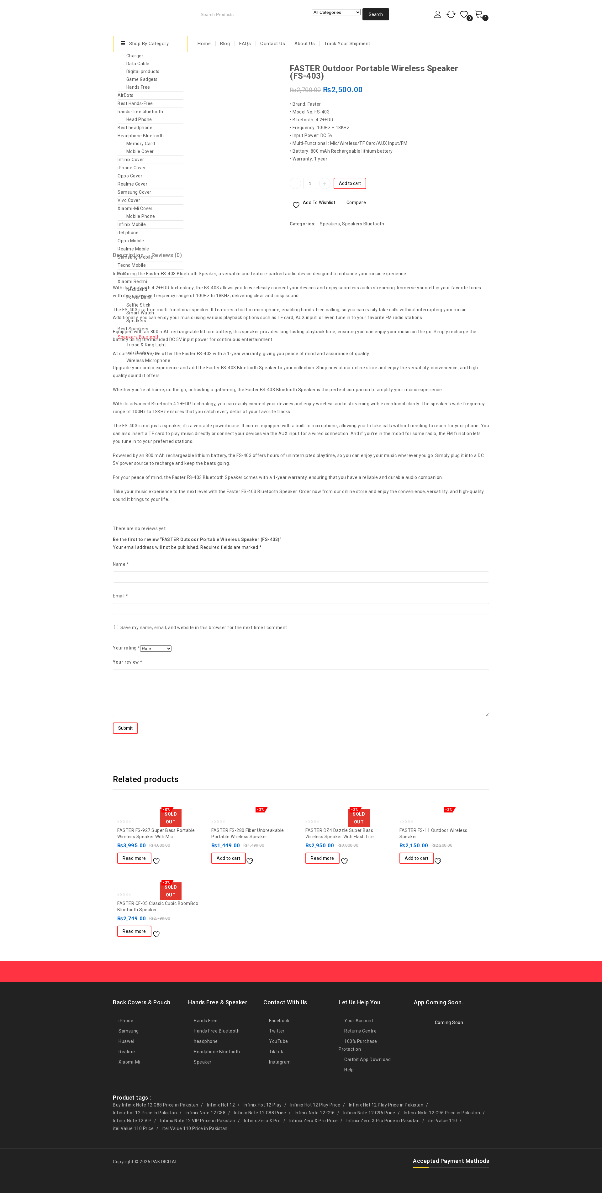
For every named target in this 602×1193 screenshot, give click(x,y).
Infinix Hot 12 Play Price (315, 1104)
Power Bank (139, 297)
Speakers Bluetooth (139, 336)
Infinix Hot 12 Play (263, 1104)
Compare (356, 202)
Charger (135, 55)
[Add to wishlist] (158, 859)
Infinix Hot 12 (221, 1104)
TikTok (275, 1051)
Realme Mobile (133, 248)
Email (120, 595)
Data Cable (138, 63)
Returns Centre (360, 1030)
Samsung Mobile (135, 257)
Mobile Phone (140, 216)
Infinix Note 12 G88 (206, 1112)
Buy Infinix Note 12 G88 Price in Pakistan (155, 1104)
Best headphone (135, 127)
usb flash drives (143, 352)
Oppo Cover (130, 175)
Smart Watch (140, 312)
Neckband (136, 289)
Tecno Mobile (132, 265)
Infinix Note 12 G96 (315, 1112)
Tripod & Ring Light (146, 344)
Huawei (126, 1041)
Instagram (279, 1061)
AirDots (126, 95)
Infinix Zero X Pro (262, 1120)
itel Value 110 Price (133, 1128)
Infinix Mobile (132, 224)
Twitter (276, 1030)
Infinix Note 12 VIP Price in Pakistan (197, 1120)
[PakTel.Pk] (150, 16)
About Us (304, 43)
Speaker (202, 1061)
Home (204, 43)
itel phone (128, 232)
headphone (205, 1041)
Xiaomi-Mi (129, 1061)
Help (348, 1069)
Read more (134, 858)
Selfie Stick (138, 304)
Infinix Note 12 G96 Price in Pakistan (442, 1112)
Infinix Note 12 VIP (132, 1120)
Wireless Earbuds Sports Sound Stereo (476, 68)
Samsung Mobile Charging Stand (485, 68)
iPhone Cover (132, 167)
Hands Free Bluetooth (216, 1030)
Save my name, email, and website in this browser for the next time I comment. (204, 627)
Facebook (278, 1020)
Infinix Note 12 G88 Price (260, 1112)
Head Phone (139, 119)
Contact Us (272, 43)
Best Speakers (133, 328)
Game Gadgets (142, 79)
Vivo (122, 273)
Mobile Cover (140, 151)
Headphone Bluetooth (141, 135)
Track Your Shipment (347, 43)
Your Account (358, 1020)
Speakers (136, 320)
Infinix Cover (131, 159)
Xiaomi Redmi (132, 281)
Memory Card (140, 143)
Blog (225, 43)
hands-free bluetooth (140, 111)
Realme (126, 1051)
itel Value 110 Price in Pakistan (195, 1128)
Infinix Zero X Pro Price (313, 1120)
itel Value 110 (442, 1120)
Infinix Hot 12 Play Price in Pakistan (386, 1104)
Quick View (183, 859)
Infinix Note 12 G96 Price (369, 1112)
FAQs (245, 43)
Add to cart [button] (228, 858)
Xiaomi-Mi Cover (135, 208)
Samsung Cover (134, 192)
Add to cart (350, 183)
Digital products (143, 71)
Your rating (126, 647)
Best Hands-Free (135, 103)
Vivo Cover (129, 200)
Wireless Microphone (148, 360)
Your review (127, 662)
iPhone (125, 1020)
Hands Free (138, 87)
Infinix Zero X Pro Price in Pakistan (383, 1120)
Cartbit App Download (367, 1059)
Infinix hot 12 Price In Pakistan (145, 1112)
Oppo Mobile (131, 240)
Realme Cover (132, 184)
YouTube (278, 1041)
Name (121, 564)
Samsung (128, 1030)
